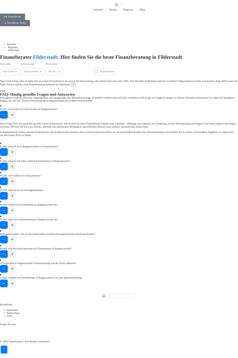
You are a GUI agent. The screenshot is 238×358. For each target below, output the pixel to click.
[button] (119, 112)
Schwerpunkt (27, 64)
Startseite (98, 9)
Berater (113, 9)
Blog (142, 9)
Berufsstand (52, 64)
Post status (5, 64)
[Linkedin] (4, 332)
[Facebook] (21, 332)
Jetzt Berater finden (76, 71)
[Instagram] (30, 332)
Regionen (128, 9)
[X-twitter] (13, 332)
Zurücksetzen (107, 71)
